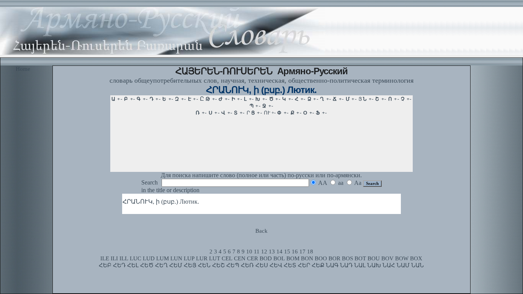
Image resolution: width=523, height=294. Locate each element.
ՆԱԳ (332, 265)
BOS (347, 258)
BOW (402, 258)
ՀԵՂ (161, 265)
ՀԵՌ (247, 265)
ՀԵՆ (204, 265)
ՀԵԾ (147, 265)
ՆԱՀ (388, 265)
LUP (189, 258)
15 (287, 251)
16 (295, 251)
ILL (123, 258)
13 (272, 251)
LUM (162, 258)
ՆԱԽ (374, 265)
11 (257, 251)
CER (252, 258)
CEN (239, 258)
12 (264, 251)
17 (302, 251)
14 (279, 251)
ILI (114, 258)
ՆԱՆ (417, 265)
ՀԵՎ (276, 265)
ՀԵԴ (119, 265)
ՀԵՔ (318, 265)
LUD (149, 258)
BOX (416, 258)
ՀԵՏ (290, 265)
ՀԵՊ (232, 265)
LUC (135, 258)
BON (307, 258)
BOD (266, 258)
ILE (104, 258)
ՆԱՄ (403, 265)
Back (261, 231)
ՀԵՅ (190, 265)
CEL (227, 258)
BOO (321, 258)
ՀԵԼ (133, 265)
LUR (202, 258)
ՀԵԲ (105, 265)
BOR (334, 258)
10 (249, 251)
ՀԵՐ (304, 265)
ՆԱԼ (360, 265)
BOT (360, 258)
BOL (279, 258)
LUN (176, 258)
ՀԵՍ (261, 265)
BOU (374, 258)
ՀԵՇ (218, 265)
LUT (214, 258)
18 (310, 251)
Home (23, 69)
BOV (387, 258)
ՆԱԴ (346, 265)
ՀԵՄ (175, 265)
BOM (292, 258)
